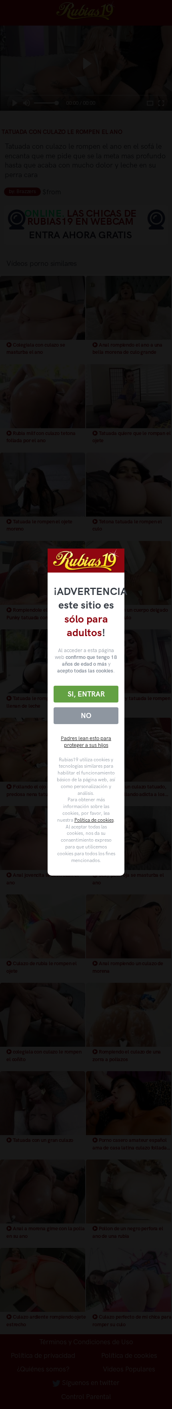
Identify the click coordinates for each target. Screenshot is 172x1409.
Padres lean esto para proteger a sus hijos (86, 741)
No (86, 715)
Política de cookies (94, 820)
